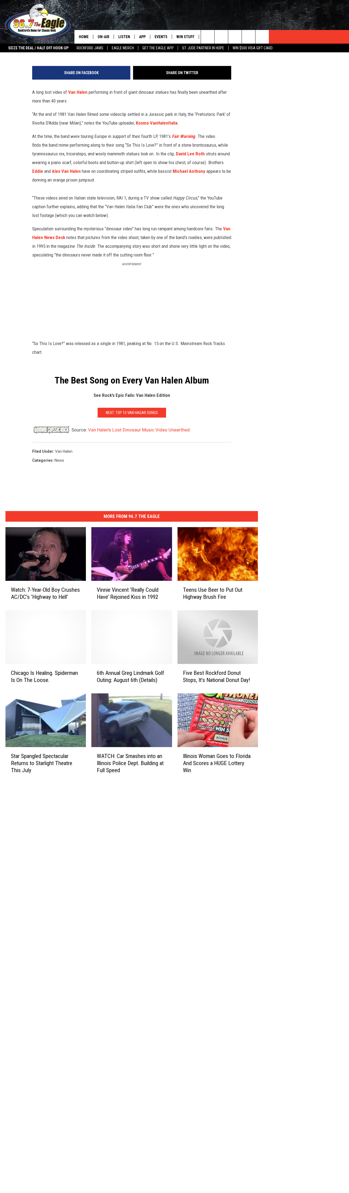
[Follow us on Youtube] (262, 37)
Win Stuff (185, 37)
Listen (124, 37)
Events (161, 37)
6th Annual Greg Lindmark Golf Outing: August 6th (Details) (130, 676)
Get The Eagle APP (158, 48)
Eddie (37, 171)
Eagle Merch (123, 48)
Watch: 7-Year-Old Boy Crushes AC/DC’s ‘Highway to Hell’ (45, 593)
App (142, 37)
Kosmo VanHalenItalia (156, 123)
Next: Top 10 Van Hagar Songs (132, 412)
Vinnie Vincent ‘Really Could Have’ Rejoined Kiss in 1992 (127, 593)
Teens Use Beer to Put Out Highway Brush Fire (212, 593)
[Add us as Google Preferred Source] (221, 37)
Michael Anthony (189, 171)
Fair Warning (183, 136)
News (59, 460)
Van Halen (78, 92)
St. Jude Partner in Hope (203, 48)
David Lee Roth (190, 153)
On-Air (103, 37)
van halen (64, 451)
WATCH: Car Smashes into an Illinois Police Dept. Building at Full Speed (130, 763)
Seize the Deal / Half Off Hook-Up (38, 48)
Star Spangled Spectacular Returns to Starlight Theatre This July (41, 763)
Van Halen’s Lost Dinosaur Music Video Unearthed (139, 430)
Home (84, 37)
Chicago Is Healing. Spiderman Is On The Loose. (44, 676)
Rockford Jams (90, 48)
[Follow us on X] (248, 37)
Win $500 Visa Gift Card (253, 48)
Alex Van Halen (66, 171)
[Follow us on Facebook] (235, 37)
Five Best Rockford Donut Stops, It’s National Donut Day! (216, 676)
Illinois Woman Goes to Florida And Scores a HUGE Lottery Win (217, 763)
